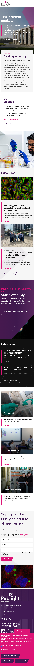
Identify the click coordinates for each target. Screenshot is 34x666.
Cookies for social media (10, 652)
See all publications (10, 381)
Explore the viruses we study (13, 312)
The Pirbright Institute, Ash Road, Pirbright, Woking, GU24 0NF (11, 606)
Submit (6, 559)
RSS (10, 619)
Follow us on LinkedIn (7, 619)
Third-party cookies (9, 649)
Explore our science (10, 40)
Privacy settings (22, 631)
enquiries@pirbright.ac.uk (11, 611)
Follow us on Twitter (2, 619)
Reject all (7, 661)
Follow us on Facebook (4, 619)
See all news (8, 274)
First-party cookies (8, 647)
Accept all (21, 661)
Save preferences (10, 656)
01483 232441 (7, 615)
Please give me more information (11, 645)
